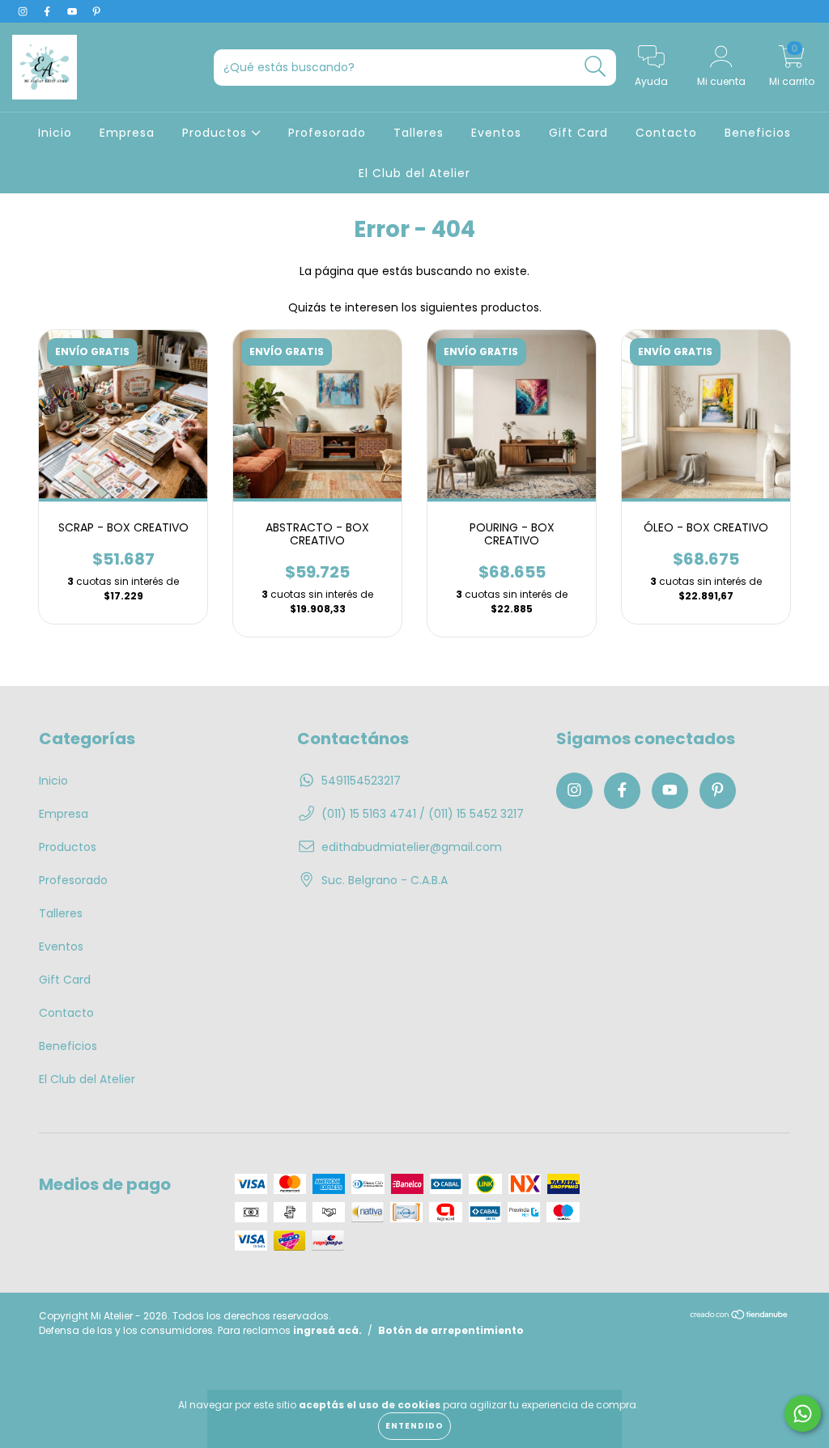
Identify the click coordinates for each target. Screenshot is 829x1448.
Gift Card (578, 133)
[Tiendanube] (739, 1316)
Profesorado (327, 133)
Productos (216, 133)
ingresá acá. (327, 1330)
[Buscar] (595, 67)
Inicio (55, 133)
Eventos (496, 133)
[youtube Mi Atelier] (74, 11)
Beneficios (758, 133)
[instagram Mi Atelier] (24, 11)
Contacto (666, 133)
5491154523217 (361, 781)
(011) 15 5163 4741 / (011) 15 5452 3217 (422, 814)
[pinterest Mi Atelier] (96, 11)
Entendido (414, 1426)
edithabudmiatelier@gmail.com (411, 847)
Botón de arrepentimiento (451, 1330)
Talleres (418, 133)
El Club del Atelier (414, 173)
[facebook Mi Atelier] (48, 11)
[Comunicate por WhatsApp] (802, 1413)
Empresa (127, 133)
